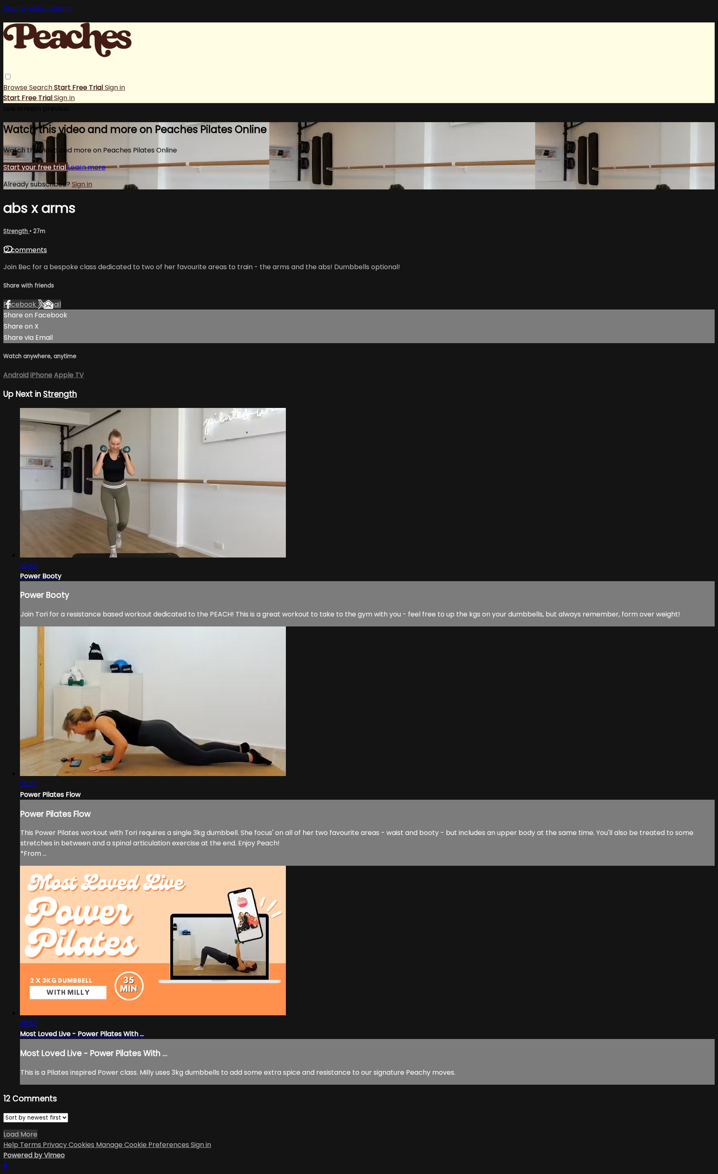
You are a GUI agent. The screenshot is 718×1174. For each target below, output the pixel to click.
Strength (16, 231)
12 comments (25, 250)
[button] (7, 76)
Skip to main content (37, 8)
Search (41, 87)
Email (52, 304)
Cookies (82, 1144)
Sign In (64, 98)
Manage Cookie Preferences (143, 1144)
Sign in (115, 87)
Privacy (56, 1144)
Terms (31, 1144)
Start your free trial (35, 167)
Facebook (20, 304)
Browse (16, 87)
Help (11, 1144)
